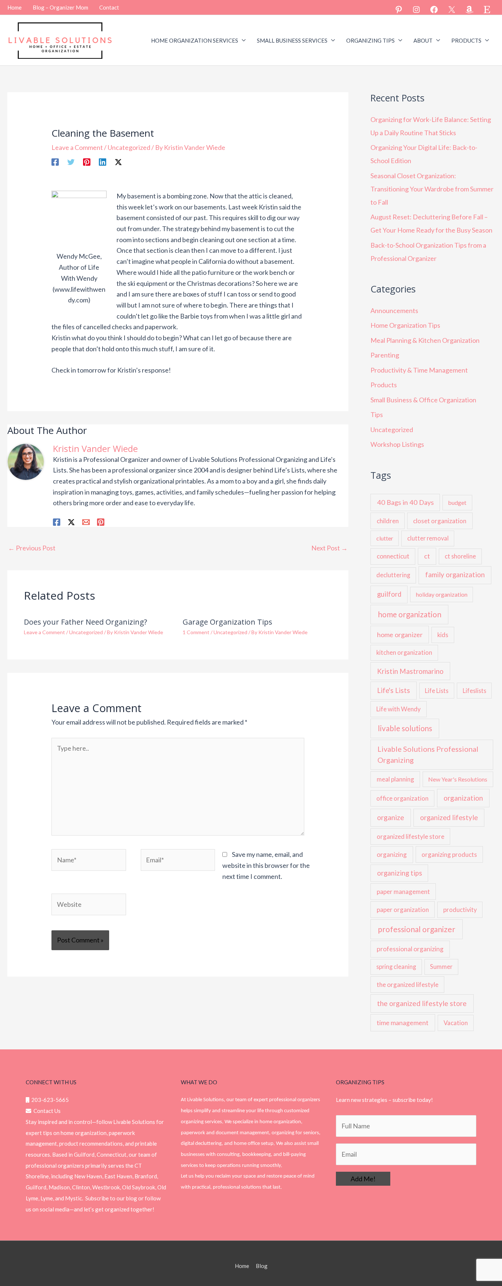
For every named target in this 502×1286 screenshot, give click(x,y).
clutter (384, 538)
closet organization (439, 521)
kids (442, 635)
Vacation (456, 1023)
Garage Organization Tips (227, 622)
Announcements (394, 310)
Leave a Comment (77, 147)
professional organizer (416, 929)
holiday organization (441, 594)
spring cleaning (396, 966)
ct (427, 556)
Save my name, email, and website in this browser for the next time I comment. (266, 865)
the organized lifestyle (407, 984)
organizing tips (399, 873)
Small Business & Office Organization (423, 400)
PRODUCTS (466, 40)
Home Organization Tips (405, 325)
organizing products (449, 854)
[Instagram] (416, 9)
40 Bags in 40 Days (405, 502)
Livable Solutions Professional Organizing (427, 754)
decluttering (393, 575)
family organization (455, 575)
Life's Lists (393, 690)
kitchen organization (404, 652)
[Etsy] (487, 9)
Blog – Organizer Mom (60, 7)
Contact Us (46, 1110)
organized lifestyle (449, 817)
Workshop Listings (397, 444)
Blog (262, 1265)
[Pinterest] (398, 9)
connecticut (393, 556)
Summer (441, 966)
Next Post (329, 548)
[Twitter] (71, 161)
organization (463, 798)
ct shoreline (460, 556)
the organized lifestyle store (422, 1003)
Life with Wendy (398, 709)
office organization (402, 798)
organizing (392, 854)
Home (14, 7)
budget (457, 502)
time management (403, 1023)
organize (390, 817)
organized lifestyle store (410, 836)
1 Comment (196, 632)
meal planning (395, 779)
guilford (389, 594)
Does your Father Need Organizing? (85, 622)
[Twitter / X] (118, 161)
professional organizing (410, 949)
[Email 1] (86, 521)
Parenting (384, 355)
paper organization (403, 909)
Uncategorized (129, 147)
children (388, 521)
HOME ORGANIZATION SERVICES (194, 40)
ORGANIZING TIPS (370, 40)
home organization (409, 614)
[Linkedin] (102, 161)
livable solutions (405, 728)
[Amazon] (469, 9)
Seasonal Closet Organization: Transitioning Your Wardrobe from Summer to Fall (432, 189)
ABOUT (423, 40)
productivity (460, 909)
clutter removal (428, 538)
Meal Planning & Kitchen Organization (425, 340)
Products (383, 385)
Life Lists (436, 690)
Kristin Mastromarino (410, 671)
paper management (403, 891)
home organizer (400, 635)
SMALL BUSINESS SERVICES (292, 40)
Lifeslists (474, 690)
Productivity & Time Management (419, 370)
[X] (451, 9)
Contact (109, 7)
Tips (376, 414)
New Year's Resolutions (457, 779)
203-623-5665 (49, 1099)
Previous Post (31, 548)
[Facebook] (434, 9)
